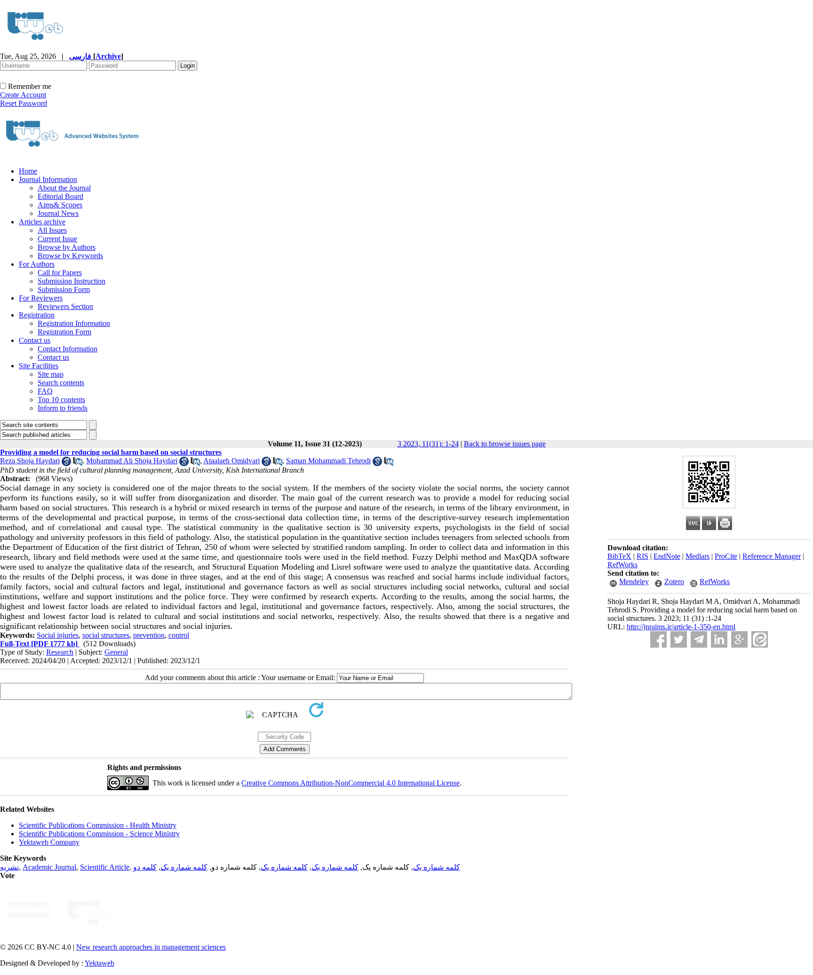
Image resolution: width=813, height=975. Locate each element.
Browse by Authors (67, 247)
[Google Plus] (739, 639)
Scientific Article (104, 867)
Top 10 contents (61, 400)
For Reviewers (41, 298)
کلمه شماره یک (436, 867)
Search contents (61, 383)
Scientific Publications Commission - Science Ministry (99, 834)
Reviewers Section (65, 306)
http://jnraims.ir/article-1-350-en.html (681, 627)
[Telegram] (699, 639)
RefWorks (622, 565)
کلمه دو (145, 867)
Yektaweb (99, 963)
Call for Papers (60, 273)
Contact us (34, 340)
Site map (51, 374)
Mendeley (634, 582)
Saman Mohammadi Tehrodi (328, 461)
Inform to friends (63, 408)
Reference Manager (771, 556)
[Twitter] (678, 639)
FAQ (45, 391)
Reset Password (23, 103)
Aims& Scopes (60, 205)
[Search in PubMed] (77, 464)
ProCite (726, 556)
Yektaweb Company (49, 842)
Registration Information (74, 323)
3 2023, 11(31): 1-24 (428, 444)
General (116, 652)
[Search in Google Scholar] (66, 464)
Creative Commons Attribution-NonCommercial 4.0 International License (350, 783)
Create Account (23, 95)
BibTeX (619, 556)
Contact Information (67, 349)
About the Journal (64, 188)
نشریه (9, 867)
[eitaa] (759, 639)
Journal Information (48, 179)
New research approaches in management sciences (151, 947)
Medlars (697, 556)
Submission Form (64, 289)
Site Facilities (38, 366)
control (178, 635)
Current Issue (57, 239)
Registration (37, 315)
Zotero (674, 582)
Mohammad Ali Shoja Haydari (131, 461)
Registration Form (64, 332)
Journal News (58, 213)
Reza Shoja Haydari (30, 461)
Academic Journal (49, 867)
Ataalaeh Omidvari (231, 461)
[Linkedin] (719, 639)
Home (28, 171)
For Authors (37, 264)
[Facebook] (658, 639)
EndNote (667, 556)
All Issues (52, 230)
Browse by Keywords (70, 256)
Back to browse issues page (505, 444)
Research (59, 652)
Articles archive (42, 222)
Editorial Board (60, 196)
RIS (642, 556)
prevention (149, 635)
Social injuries (58, 635)
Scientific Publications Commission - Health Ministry (97, 825)
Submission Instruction (71, 281)
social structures (105, 635)
